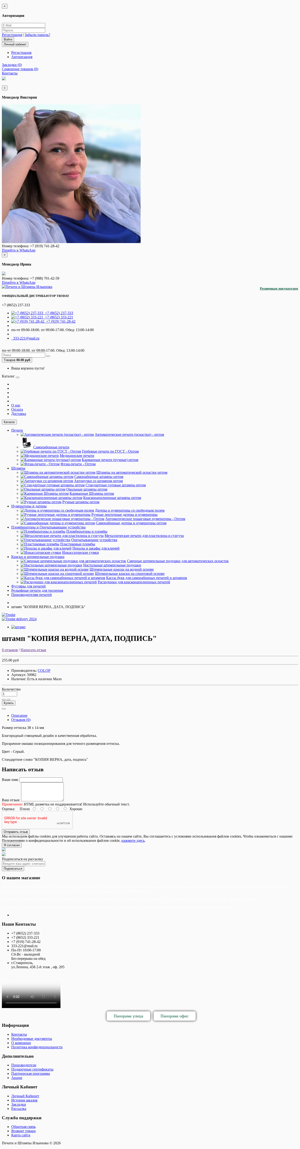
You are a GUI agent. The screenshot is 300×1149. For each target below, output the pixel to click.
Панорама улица (128, 1016)
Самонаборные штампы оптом (98, 477)
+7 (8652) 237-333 (58, 313)
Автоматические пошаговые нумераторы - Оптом (145, 519)
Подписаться (13, 868)
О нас (15, 405)
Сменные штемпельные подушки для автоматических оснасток (178, 561)
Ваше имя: (10, 780)
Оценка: (8, 809)
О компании (21, 1043)
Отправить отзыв (16, 832)
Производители (23, 1065)
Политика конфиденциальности (37, 1047)
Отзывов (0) (20, 720)
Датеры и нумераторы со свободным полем (130, 510)
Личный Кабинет (25, 1096)
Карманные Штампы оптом (92, 493)
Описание (19, 715)
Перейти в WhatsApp (18, 250)
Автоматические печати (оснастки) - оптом (129, 434)
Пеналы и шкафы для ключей (96, 548)
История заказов (24, 1100)
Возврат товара (23, 1131)
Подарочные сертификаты (32, 1069)
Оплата (17, 409)
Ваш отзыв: (11, 800)
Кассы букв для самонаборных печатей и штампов (146, 578)
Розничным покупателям (279, 288)
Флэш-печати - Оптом (78, 464)
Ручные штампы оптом (80, 502)
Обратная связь (23, 1127)
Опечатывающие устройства (94, 540)
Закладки (18, 1104)
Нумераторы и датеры (29, 506)
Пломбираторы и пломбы (86, 531)
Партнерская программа (30, 1073)
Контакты (19, 1034)
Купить (9, 703)
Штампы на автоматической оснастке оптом (131, 472)
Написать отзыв (33, 650)
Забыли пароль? (37, 35)
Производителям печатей (31, 595)
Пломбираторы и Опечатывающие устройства (48, 527)
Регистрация (12, 35)
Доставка (18, 414)
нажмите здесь (133, 840)
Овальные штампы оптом (86, 489)
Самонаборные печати (51, 447)
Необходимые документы (31, 1039)
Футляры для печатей (28, 586)
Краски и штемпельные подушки (37, 557)
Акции (16, 1078)
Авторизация (21, 57)
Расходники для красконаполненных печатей (134, 582)
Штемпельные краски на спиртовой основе (130, 574)
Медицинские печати (77, 456)
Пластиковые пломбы (77, 544)
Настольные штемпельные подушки (112, 565)
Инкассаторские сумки (80, 552)
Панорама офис (175, 1016)
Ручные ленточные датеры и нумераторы (124, 515)
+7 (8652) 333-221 (58, 317)
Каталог (9, 422)
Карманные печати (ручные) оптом (110, 460)
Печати (17, 430)
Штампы (18, 468)
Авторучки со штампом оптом (98, 481)
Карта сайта (20, 1135)
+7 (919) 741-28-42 (59, 321)
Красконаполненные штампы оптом (112, 498)
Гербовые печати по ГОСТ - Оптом (110, 451)
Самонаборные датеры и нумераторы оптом (131, 523)
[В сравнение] (8, 699)
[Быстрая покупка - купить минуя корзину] (4, 708)
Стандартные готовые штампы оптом (116, 485)
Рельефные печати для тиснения (37, 590)
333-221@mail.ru (25, 338)
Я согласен (12, 845)
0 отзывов (10, 650)
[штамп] (18, 627)
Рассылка (18, 1109)
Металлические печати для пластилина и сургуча (144, 536)
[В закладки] (4, 699)
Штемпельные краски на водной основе (122, 569)
